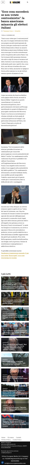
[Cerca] (27, 2)
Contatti (18, 437)
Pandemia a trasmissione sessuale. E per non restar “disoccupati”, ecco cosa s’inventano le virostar (15, 255)
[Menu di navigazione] (3, 2)
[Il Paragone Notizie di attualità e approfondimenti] (15, 2)
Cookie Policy (17, 440)
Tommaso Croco (8, 31)
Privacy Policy (6, 440)
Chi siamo (10, 437)
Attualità (17, 31)
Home (3, 437)
